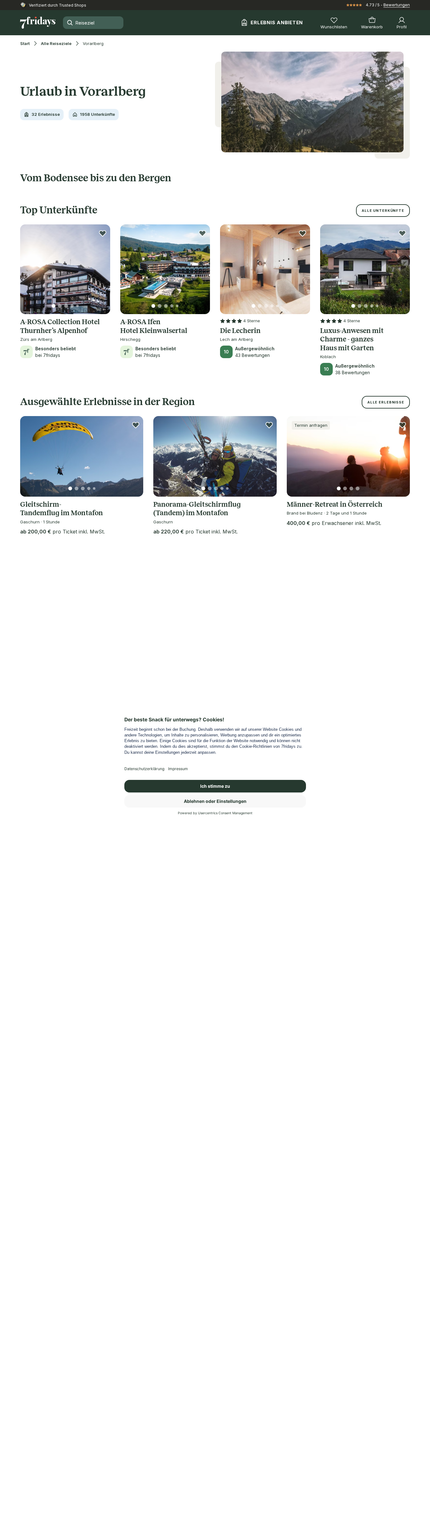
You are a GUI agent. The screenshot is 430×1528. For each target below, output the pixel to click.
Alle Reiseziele (56, 44)
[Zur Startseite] (37, 22)
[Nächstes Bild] (100, 269)
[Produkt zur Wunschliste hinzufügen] (102, 233)
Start (25, 44)
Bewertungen (396, 4)
